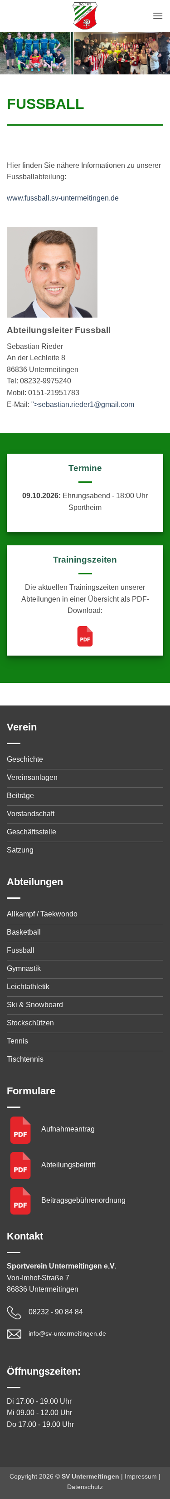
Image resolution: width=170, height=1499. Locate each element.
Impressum (141, 1476)
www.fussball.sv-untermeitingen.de (63, 198)
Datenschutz (85, 1486)
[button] (157, 16)
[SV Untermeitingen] (85, 16)
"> (82, 404)
